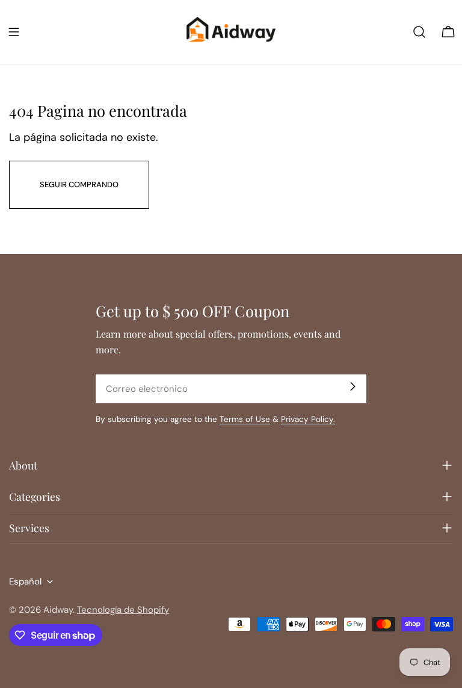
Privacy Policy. (308, 419)
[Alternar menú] (14, 32)
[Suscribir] (352, 386)
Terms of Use (245, 419)
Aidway (58, 610)
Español (25, 581)
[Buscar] (419, 32)
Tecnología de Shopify (123, 610)
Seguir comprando (79, 184)
